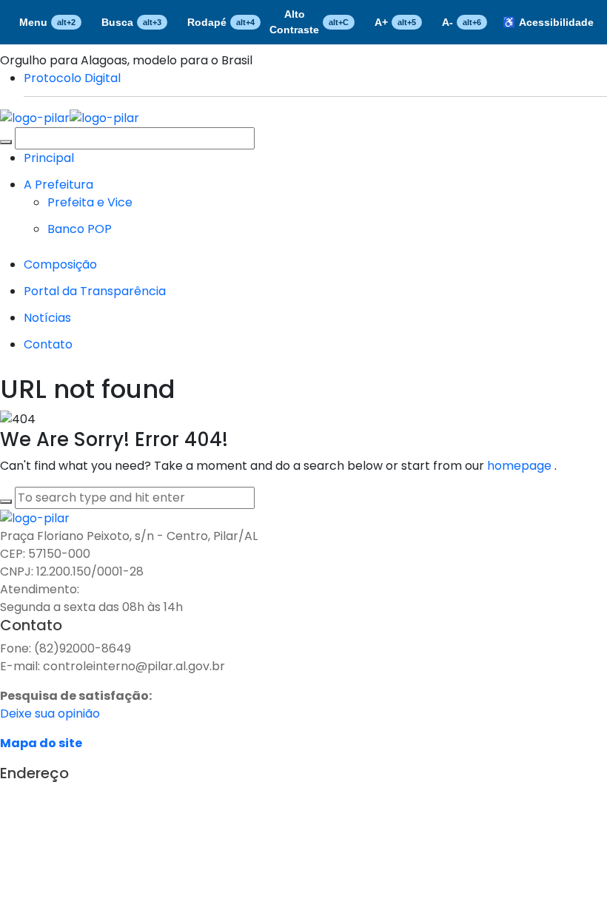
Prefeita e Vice (90, 202)
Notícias (47, 317)
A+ (395, 22)
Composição (60, 264)
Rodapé (221, 22)
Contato (48, 344)
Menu (47, 22)
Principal (49, 157)
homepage (520, 465)
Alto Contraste (309, 22)
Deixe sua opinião (50, 713)
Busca (131, 22)
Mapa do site (41, 743)
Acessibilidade (548, 22)
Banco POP (79, 228)
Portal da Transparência (95, 291)
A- (461, 22)
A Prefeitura (58, 184)
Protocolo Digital (72, 78)
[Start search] (6, 142)
